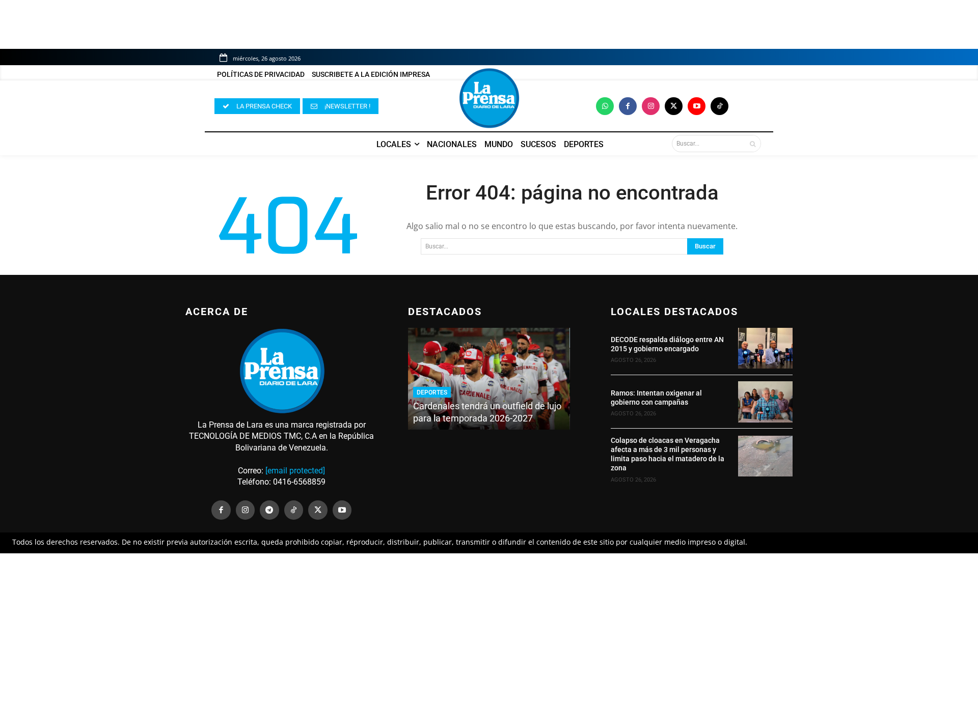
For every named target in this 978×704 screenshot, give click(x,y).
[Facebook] (628, 106)
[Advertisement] (489, 628)
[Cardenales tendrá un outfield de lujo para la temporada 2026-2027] (488, 379)
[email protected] (295, 470)
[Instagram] (651, 106)
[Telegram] (269, 510)
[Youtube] (696, 106)
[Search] (752, 143)
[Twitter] (674, 106)
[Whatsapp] (605, 106)
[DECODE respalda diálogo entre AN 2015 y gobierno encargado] (765, 348)
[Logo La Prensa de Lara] (489, 98)
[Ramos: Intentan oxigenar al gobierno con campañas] (765, 401)
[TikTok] (294, 510)
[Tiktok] (719, 106)
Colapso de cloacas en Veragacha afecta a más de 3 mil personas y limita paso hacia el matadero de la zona (667, 454)
